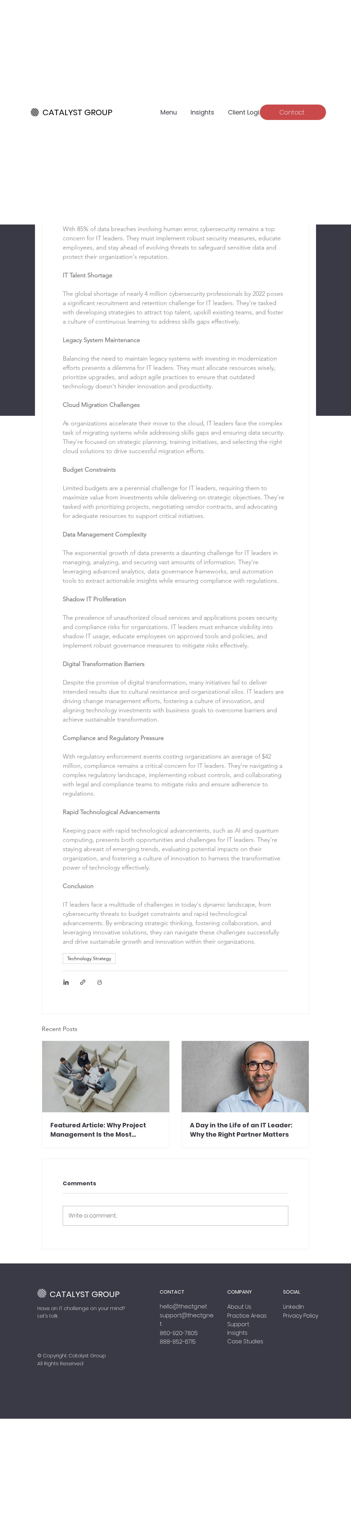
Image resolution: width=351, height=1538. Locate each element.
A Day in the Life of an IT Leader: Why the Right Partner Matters (241, 1130)
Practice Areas (247, 1316)
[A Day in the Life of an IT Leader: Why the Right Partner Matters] (245, 1076)
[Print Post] (99, 982)
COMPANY (239, 1291)
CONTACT (172, 1291)
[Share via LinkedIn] (66, 982)
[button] (168, 112)
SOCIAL (291, 1291)
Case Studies (245, 1341)
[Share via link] (83, 982)
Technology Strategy (89, 958)
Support (238, 1324)
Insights (237, 1333)
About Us (239, 1307)
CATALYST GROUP (77, 112)
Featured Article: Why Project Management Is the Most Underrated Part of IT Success (99, 1130)
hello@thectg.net (183, 1306)
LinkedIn (293, 1307)
